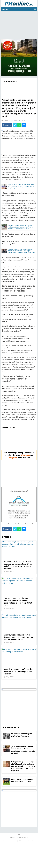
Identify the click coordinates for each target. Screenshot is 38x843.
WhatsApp (25, 455)
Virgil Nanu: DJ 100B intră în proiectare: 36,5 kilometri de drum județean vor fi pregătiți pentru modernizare (21, 186)
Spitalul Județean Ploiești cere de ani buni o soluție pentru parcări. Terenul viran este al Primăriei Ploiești (20, 227)
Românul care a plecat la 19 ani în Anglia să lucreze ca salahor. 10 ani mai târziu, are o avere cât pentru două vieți (18, 565)
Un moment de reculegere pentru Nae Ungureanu (21, 735)
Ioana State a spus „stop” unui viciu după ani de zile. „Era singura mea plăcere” (18, 671)
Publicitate (7, 841)
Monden (5, 120)
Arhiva (14, 841)
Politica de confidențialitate (27, 841)
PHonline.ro (13, 837)
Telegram (12, 457)
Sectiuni (5, 9)
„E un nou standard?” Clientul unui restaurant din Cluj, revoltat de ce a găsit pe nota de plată (23, 749)
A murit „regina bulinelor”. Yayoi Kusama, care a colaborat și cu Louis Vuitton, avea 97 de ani (19, 637)
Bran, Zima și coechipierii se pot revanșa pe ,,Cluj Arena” (22, 780)
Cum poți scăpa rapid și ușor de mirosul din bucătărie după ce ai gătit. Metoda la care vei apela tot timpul (18, 601)
